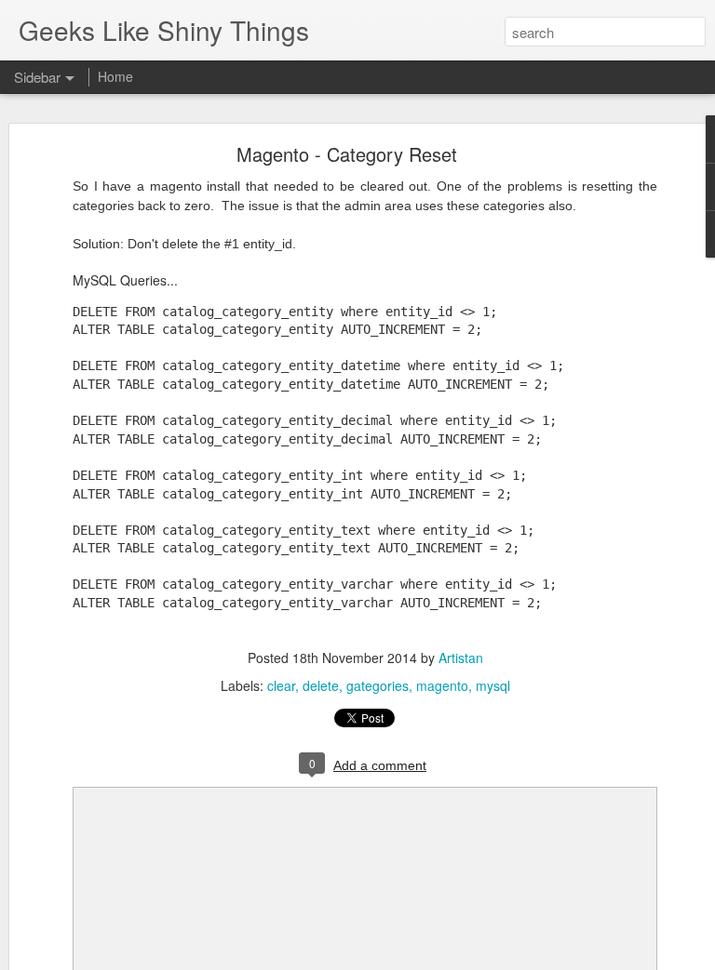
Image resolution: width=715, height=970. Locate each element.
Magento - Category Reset (346, 153)
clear (281, 685)
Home (115, 76)
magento (442, 685)
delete (321, 685)
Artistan (460, 657)
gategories (377, 685)
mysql (493, 685)
